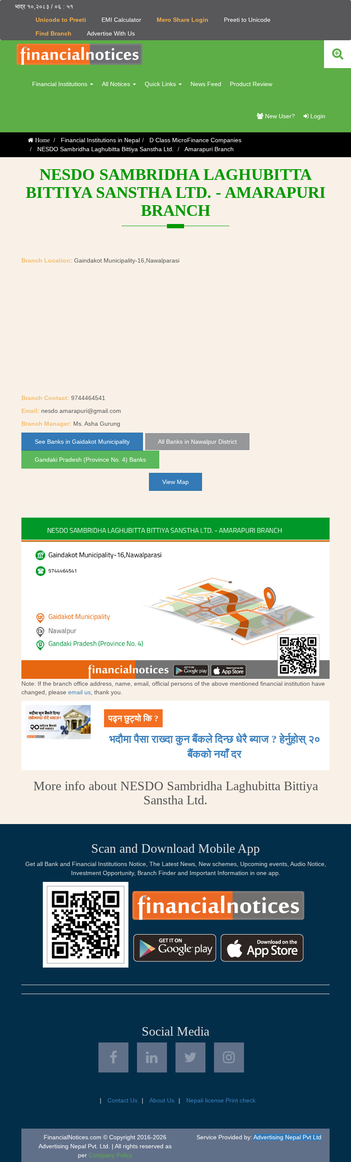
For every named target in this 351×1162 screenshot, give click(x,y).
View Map (175, 481)
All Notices (117, 84)
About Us (161, 1100)
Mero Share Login (182, 19)
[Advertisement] (175, 329)
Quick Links (161, 84)
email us (79, 692)
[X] (190, 1057)
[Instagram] (229, 1057)
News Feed (205, 84)
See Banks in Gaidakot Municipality (82, 441)
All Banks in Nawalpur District (197, 441)
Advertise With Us (111, 33)
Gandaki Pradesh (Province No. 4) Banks (90, 459)
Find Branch (53, 33)
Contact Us (122, 1100)
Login (317, 116)
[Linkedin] (152, 1057)
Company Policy (110, 1155)
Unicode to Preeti (61, 19)
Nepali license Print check (221, 1100)
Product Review (251, 84)
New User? (279, 116)
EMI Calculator (121, 19)
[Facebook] (113, 1057)
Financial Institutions (60, 84)
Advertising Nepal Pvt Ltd (287, 1137)
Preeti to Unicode (247, 19)
